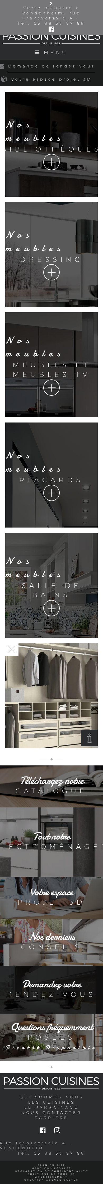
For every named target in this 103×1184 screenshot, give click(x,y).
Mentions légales (51, 1168)
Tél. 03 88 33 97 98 (51, 23)
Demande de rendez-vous (51, 66)
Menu (56, 52)
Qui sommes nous (52, 1097)
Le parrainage (52, 1107)
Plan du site (51, 1165)
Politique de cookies (51, 1174)
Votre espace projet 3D (51, 79)
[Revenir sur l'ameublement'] (12, 649)
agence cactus (62, 1179)
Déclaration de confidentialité (51, 1171)
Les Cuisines (51, 1102)
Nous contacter (51, 1112)
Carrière (51, 1117)
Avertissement (51, 1177)
